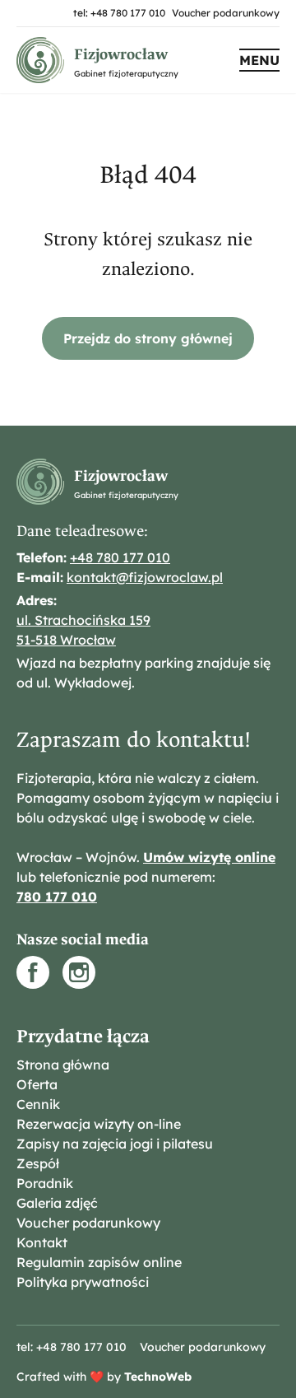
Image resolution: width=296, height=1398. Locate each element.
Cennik (38, 1104)
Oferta (37, 1084)
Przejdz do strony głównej (148, 338)
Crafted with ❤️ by (104, 1376)
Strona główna (62, 1064)
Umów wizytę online (209, 857)
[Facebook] (32, 972)
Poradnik (44, 1183)
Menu (259, 60)
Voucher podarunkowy (226, 13)
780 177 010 (56, 896)
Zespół (37, 1163)
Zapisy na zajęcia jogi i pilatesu (114, 1143)
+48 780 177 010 (120, 557)
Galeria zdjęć (57, 1203)
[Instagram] (78, 972)
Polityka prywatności (82, 1282)
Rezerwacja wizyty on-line (98, 1124)
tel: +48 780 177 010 (119, 13)
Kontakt (41, 1242)
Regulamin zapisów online (99, 1262)
